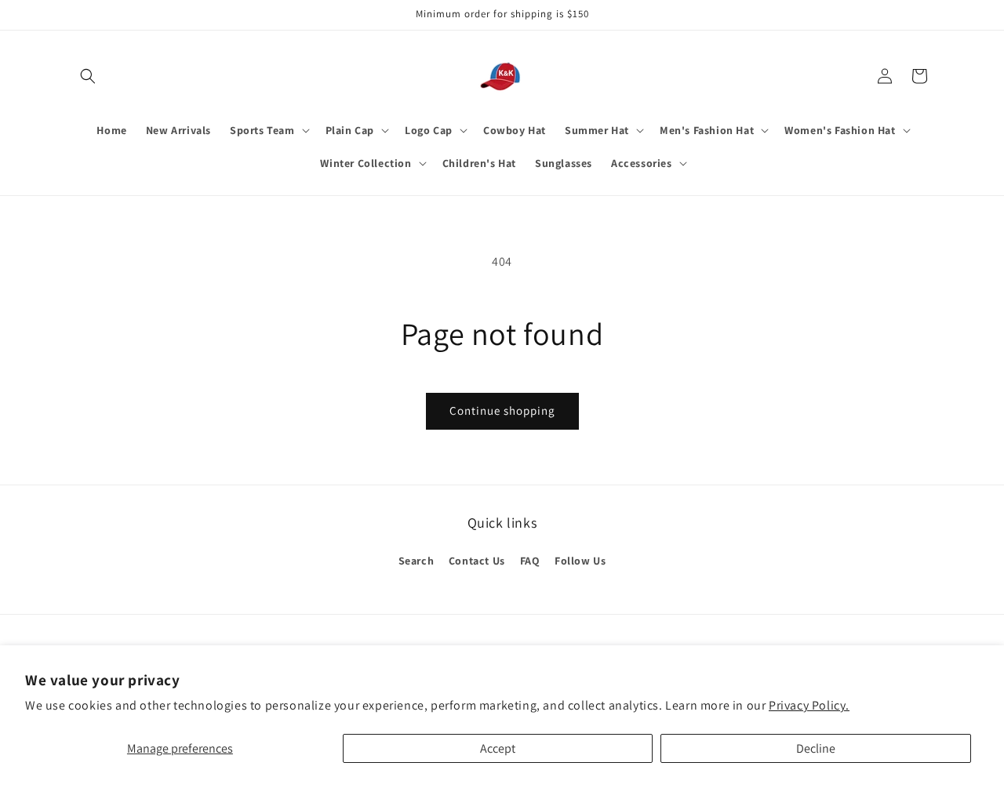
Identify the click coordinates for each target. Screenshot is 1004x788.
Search (416, 561)
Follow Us (580, 561)
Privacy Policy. (809, 705)
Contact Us (477, 561)
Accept (497, 748)
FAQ (530, 561)
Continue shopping (502, 410)
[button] (88, 76)
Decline (815, 748)
